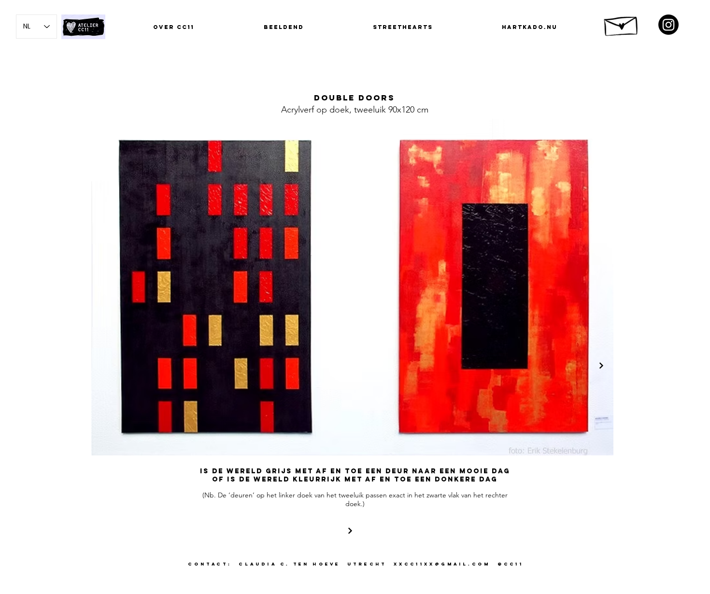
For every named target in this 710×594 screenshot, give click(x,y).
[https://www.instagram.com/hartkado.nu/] (668, 24)
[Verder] (601, 365)
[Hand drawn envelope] (621, 23)
